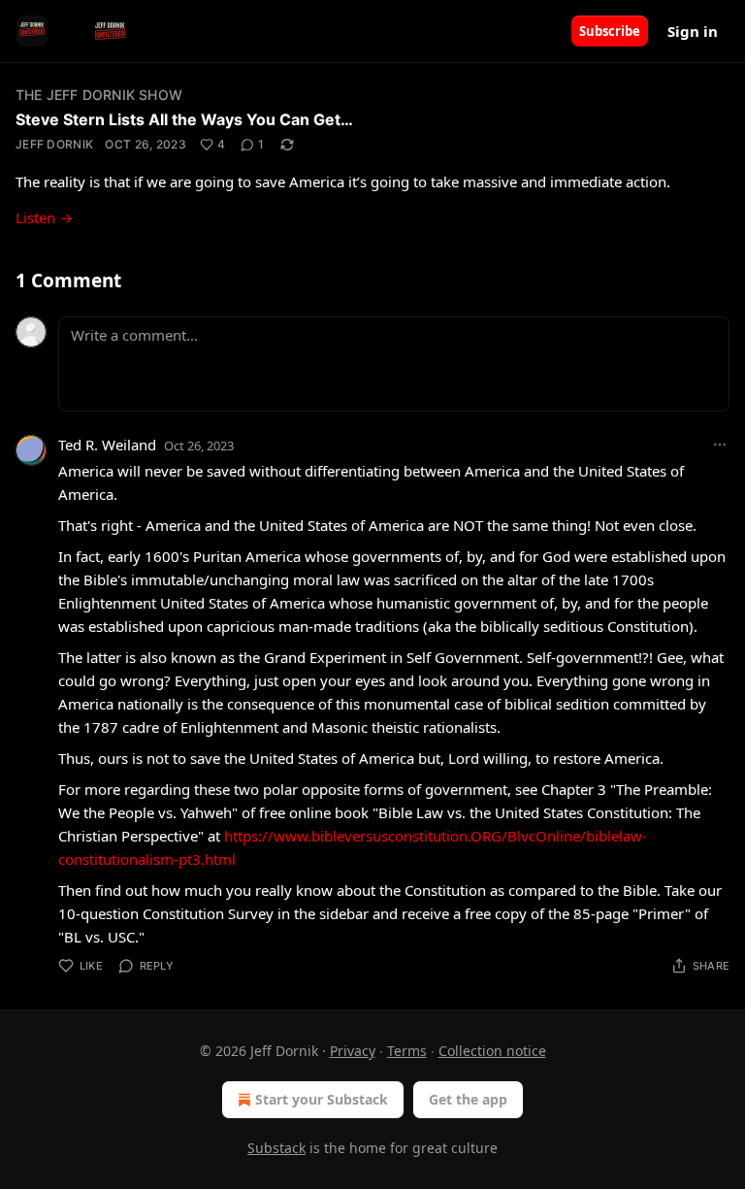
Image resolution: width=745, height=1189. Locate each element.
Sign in (692, 31)
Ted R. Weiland (107, 444)
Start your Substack (321, 1099)
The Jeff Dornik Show (99, 94)
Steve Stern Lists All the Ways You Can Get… (184, 119)
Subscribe (609, 31)
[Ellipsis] (719, 444)
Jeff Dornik (54, 144)
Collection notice (492, 1050)
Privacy (352, 1050)
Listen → (44, 217)
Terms (407, 1050)
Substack (276, 1148)
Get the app (468, 1099)
